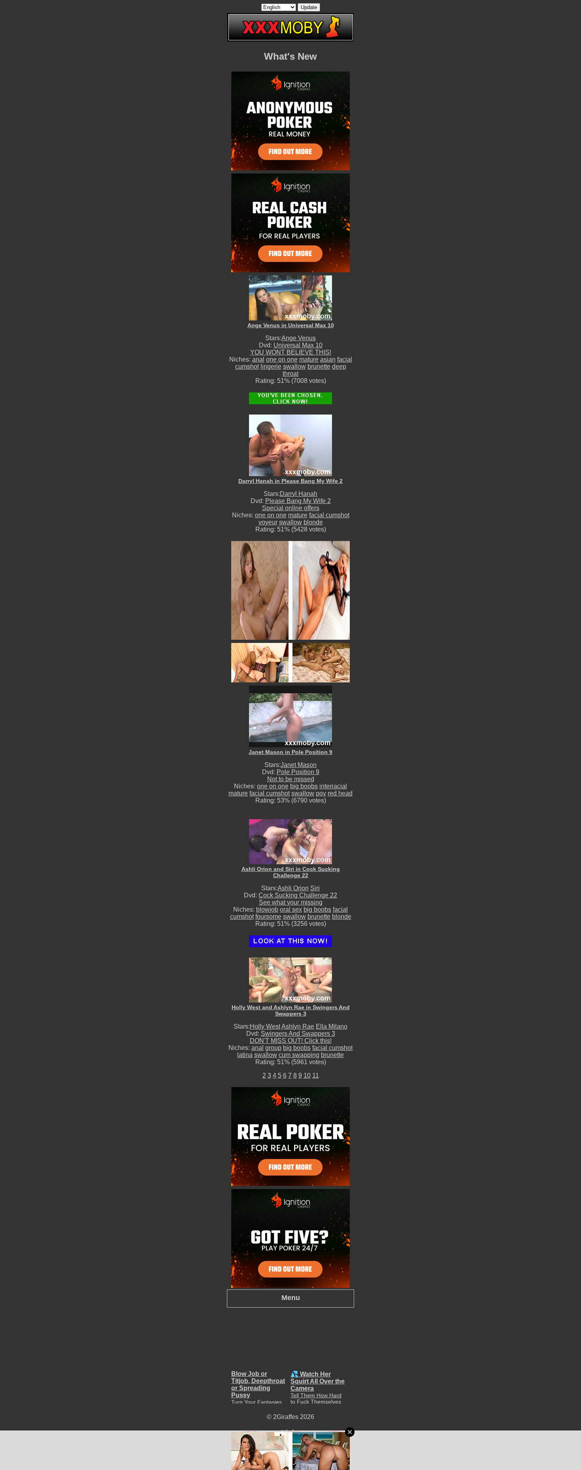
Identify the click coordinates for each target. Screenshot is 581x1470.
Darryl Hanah (298, 493)
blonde (313, 522)
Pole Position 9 (298, 772)
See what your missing (291, 902)
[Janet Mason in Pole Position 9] (290, 716)
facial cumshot (329, 515)
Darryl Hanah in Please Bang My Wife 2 (290, 481)
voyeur (267, 522)
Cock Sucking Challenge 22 (297, 895)
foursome (268, 916)
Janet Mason (299, 764)
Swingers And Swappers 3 (298, 1033)
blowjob (267, 909)
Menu (290, 1297)
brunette (318, 366)
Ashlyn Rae (297, 1026)
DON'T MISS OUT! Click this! (291, 1040)
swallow (294, 366)
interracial (333, 786)
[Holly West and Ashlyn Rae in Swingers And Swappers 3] (290, 980)
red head (340, 793)
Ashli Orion (293, 888)
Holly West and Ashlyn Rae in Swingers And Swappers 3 (291, 1010)
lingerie (270, 366)
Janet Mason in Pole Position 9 (290, 752)
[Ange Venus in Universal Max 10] (290, 298)
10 (307, 1075)
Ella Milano (331, 1026)
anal (258, 359)
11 (315, 1075)
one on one (282, 359)
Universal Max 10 (298, 345)
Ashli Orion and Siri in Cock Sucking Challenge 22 (290, 872)
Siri (315, 888)
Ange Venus (298, 338)
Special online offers (290, 508)
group (273, 1047)
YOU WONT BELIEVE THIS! (290, 352)
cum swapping (299, 1055)
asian (328, 359)
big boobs (304, 786)
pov (321, 793)
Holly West (265, 1026)
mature (309, 359)
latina (245, 1055)
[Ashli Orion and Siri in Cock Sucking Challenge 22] (290, 842)
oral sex (291, 909)
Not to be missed (290, 779)
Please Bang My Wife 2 (298, 501)
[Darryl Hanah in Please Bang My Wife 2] (290, 445)
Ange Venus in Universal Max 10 (290, 325)
